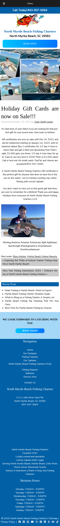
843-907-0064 (30, 404)
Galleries (29, 373)
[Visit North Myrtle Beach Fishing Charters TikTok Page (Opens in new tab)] (57, 522)
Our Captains (29, 360)
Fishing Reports (30, 369)
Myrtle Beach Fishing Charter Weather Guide (27, 294)
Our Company (30, 353)
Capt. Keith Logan (43, 121)
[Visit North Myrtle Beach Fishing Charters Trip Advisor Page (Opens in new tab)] (53, 522)
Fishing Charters (30, 357)
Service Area (29, 376)
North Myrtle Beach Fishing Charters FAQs (30, 364)
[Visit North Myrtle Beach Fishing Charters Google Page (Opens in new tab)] (28, 522)
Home (30, 349)
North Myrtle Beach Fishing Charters (29, 518)
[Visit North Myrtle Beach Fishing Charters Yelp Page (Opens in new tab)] (48, 522)
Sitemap (53, 518)
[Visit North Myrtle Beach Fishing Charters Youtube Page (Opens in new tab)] (32, 522)
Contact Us (30, 382)
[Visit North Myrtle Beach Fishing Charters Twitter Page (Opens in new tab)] (23, 522)
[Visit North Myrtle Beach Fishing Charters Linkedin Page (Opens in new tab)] (45, 522)
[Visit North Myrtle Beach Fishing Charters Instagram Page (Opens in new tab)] (36, 522)
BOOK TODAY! (30, 330)
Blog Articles (19, 256)
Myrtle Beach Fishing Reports (42, 256)
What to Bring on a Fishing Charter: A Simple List (29, 297)
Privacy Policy (8, 522)
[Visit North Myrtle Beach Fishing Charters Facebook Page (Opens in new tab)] (19, 522)
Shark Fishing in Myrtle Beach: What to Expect (28, 290)
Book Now (30, 43)
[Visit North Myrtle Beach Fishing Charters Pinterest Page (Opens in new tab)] (41, 522)
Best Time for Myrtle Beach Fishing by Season (28, 308)
